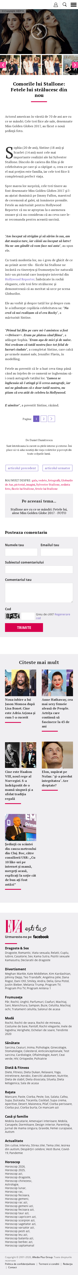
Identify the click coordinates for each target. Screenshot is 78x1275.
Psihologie (42, 1047)
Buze (44, 1005)
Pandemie (16, 1153)
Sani (8, 1005)
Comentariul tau (18, 579)
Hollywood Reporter (19, 279)
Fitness (18, 1072)
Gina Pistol (62, 981)
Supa (8, 1100)
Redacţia (68, 1264)
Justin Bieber (13, 984)
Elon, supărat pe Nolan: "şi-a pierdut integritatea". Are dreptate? (57, 778)
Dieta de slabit (14, 1079)
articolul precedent (22, 468)
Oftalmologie (41, 1055)
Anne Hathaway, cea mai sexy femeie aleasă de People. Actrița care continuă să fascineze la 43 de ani (57, 712)
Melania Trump (33, 984)
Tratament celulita (24, 1009)
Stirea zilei (38, 1145)
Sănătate (12, 1043)
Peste (40, 1097)
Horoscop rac (14, 1191)
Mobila (62, 1121)
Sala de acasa (30, 1083)
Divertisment (15, 969)
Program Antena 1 (39, 988)
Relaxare (47, 1072)
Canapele (11, 1124)
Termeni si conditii (49, 1264)
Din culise (11, 1145)
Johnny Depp (13, 977)
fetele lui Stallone (46, 489)
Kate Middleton (37, 973)
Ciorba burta (28, 1107)
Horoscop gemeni (16, 1199)
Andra (41, 981)
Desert (22, 1104)
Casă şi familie (16, 1116)
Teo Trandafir (32, 977)
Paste (21, 1097)
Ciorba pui (12, 1107)
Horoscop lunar (15, 1188)
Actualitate (14, 1141)
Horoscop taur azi (17, 1213)
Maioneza (34, 1104)
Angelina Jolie (52, 977)
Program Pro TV (15, 988)
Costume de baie (16, 1026)
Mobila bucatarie (16, 1121)
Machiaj (61, 1002)
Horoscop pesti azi (17, 1231)
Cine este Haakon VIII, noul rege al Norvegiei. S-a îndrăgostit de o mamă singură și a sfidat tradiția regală (19, 785)
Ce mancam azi (48, 1107)
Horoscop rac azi (16, 1202)
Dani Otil (20, 981)
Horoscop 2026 (15, 1166)
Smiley (31, 981)
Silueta (51, 1079)
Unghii (24, 1002)
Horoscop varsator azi (19, 1227)
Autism (9, 1132)
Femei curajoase (61, 1128)
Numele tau (14, 545)
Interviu (24, 1145)
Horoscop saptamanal (19, 1245)
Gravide (44, 1128)
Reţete (10, 1092)
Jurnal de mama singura (21, 1128)
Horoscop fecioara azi (19, 1209)
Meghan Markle (15, 973)
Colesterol (30, 1051)
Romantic (24, 953)
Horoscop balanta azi (19, 1238)
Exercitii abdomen (44, 1076)
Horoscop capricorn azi (20, 1217)
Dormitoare (26, 1124)
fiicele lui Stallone (23, 489)
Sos (47, 1097)
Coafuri (50, 1002)
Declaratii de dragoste (35, 960)
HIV (16, 1058)
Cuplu (64, 953)
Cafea (64, 1097)
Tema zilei (53, 1145)
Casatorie (20, 956)
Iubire (9, 956)
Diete (8, 1072)
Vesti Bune (53, 1149)
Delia (50, 981)
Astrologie (11, 1184)
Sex (30, 956)
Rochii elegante (49, 1026)
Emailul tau (50, 545)
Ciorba (30, 1097)
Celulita (54, 1005)
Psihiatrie (40, 1058)
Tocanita (31, 1100)
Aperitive (11, 1104)
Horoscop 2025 (15, 1170)
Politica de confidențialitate (20, 1264)
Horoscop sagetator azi (20, 1224)
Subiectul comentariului (24, 562)
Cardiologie (23, 1055)
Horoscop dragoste (17, 1177)
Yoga (57, 1072)
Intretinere (12, 1076)
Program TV (53, 984)
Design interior (45, 1124)
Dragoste (11, 953)
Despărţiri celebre (33, 1149)
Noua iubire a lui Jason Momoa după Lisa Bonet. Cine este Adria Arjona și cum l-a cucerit (20, 708)
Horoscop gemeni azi (19, 1206)
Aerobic (26, 1076)
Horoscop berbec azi (18, 1242)
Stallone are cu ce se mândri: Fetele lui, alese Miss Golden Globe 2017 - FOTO (39, 511)
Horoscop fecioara (17, 1195)
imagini (30, 484)
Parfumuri (37, 1002)
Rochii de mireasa (48, 1023)
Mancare (11, 1097)
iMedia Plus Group (42, 1257)
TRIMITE (24, 627)
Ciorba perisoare (60, 1104)
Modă (9, 1018)
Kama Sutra (41, 956)
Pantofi (33, 1026)
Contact (12, 1267)
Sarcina (10, 1047)
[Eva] (12, 4)
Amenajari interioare (43, 1121)
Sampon (34, 1005)
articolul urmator (57, 468)
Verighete (23, 1030)
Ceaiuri (21, 1047)
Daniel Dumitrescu (41, 440)
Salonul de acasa (49, 1009)
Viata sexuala (41, 953)
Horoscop (12, 1162)
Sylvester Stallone (48, 484)
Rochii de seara (24, 1023)
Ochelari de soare (43, 1030)
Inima (31, 1047)
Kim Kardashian (59, 973)
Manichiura (19, 1005)
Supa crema (58, 1100)
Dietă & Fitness (17, 1067)
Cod (8, 609)
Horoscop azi (13, 1173)
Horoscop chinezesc (18, 1181)
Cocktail (44, 1100)
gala (34, 480)
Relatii (55, 953)
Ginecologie (58, 1047)
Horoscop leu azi (16, 1235)
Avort (54, 1055)
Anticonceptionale (50, 1051)
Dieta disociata (35, 1079)
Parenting (62, 1124)
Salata (55, 1097)
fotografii (54, 480)
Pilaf (45, 1104)
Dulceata (19, 1100)
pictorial (19, 484)
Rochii (15, 1002)
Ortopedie (26, 1058)
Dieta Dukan (32, 1072)
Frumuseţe (13, 997)
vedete (42, 480)
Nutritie (62, 1076)
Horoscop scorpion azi (20, 1220)
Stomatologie (13, 1051)
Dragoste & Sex (17, 948)
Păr (7, 1002)
